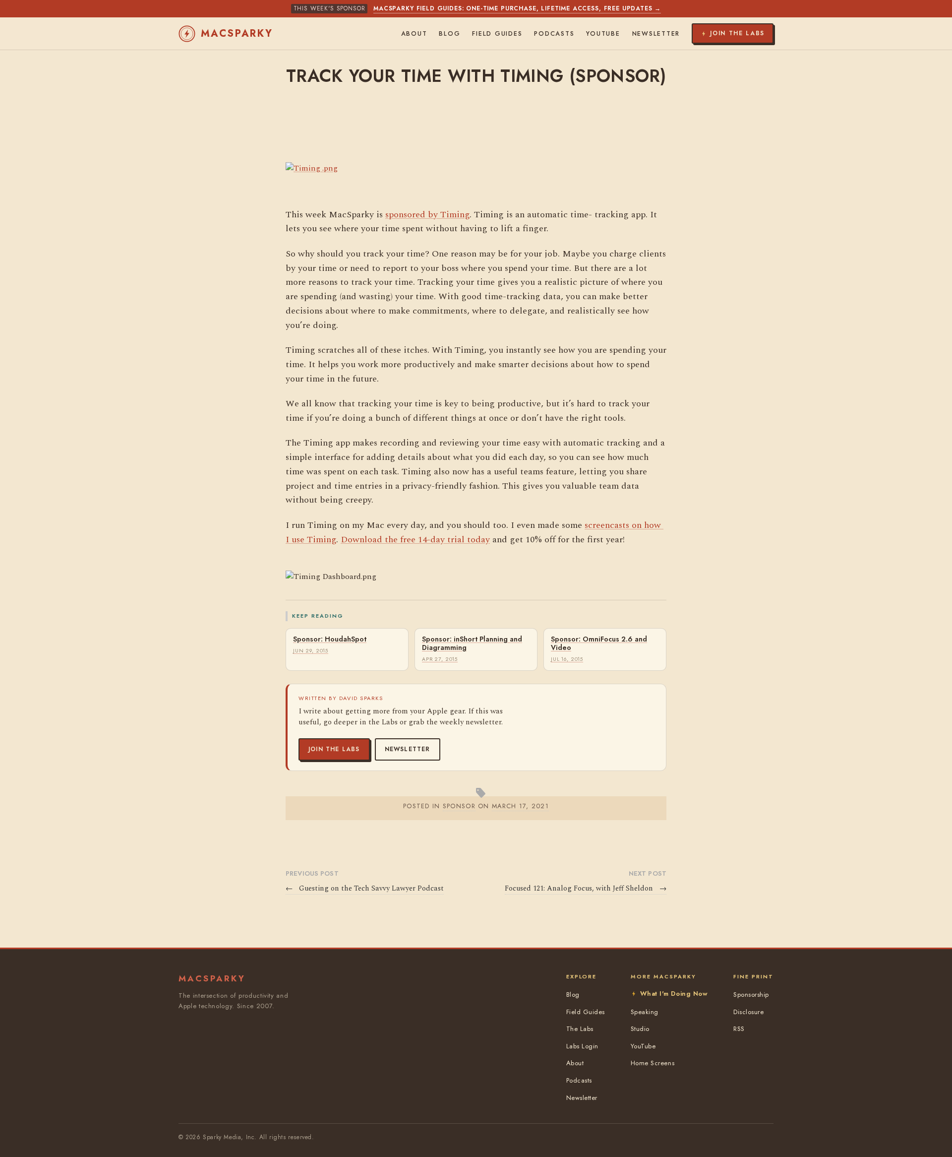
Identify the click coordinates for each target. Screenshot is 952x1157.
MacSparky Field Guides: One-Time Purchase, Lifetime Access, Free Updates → (517, 8)
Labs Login (582, 1046)
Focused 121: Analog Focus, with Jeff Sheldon (585, 888)
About (414, 33)
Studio (640, 1028)
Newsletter (407, 749)
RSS (739, 1028)
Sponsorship (751, 994)
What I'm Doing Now (674, 993)
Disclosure (748, 1012)
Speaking (644, 1012)
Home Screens (652, 1063)
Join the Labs (334, 749)
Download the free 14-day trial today (415, 539)
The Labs (580, 1028)
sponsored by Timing (427, 214)
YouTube (603, 33)
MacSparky (237, 33)
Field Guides (497, 33)
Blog (449, 33)
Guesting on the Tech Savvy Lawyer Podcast (365, 888)
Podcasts (554, 33)
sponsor (459, 806)
